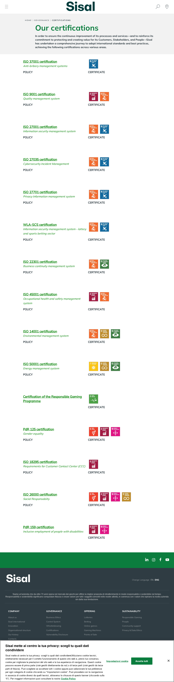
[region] (87, 661)
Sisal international (16, 621)
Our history (13, 634)
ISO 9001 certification (39, 94)
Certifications (52, 630)
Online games (90, 626)
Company (13, 611)
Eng (157, 580)
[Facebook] (160, 559)
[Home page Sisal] (80, 7)
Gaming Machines (92, 630)
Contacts (12, 638)
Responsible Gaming (132, 617)
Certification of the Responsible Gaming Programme (52, 399)
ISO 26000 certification (40, 494)
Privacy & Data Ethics (132, 630)
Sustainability (131, 611)
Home (28, 20)
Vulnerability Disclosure (57, 634)
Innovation (13, 626)
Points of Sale (90, 634)
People (125, 621)
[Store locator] (167, 7)
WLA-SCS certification (40, 225)
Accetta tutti (141, 661)
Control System (53, 621)
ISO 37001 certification (40, 61)
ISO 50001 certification (40, 364)
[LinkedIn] (147, 559)
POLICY (28, 72)
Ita (152, 580)
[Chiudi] (168, 660)
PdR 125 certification (38, 429)
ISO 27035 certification (40, 159)
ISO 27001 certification (40, 127)
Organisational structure (19, 630)
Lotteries (88, 617)
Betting (87, 621)
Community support (131, 626)
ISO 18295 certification (40, 462)
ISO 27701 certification (40, 192)
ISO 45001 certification (40, 294)
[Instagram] (153, 559)
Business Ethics (53, 617)
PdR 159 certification (38, 527)
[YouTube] (167, 559)
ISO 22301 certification (40, 262)
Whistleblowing (53, 626)
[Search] (158, 7)
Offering (89, 611)
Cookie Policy (68, 678)
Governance (41, 20)
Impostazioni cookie (117, 661)
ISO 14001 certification (40, 331)
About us (12, 617)
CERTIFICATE (96, 72)
